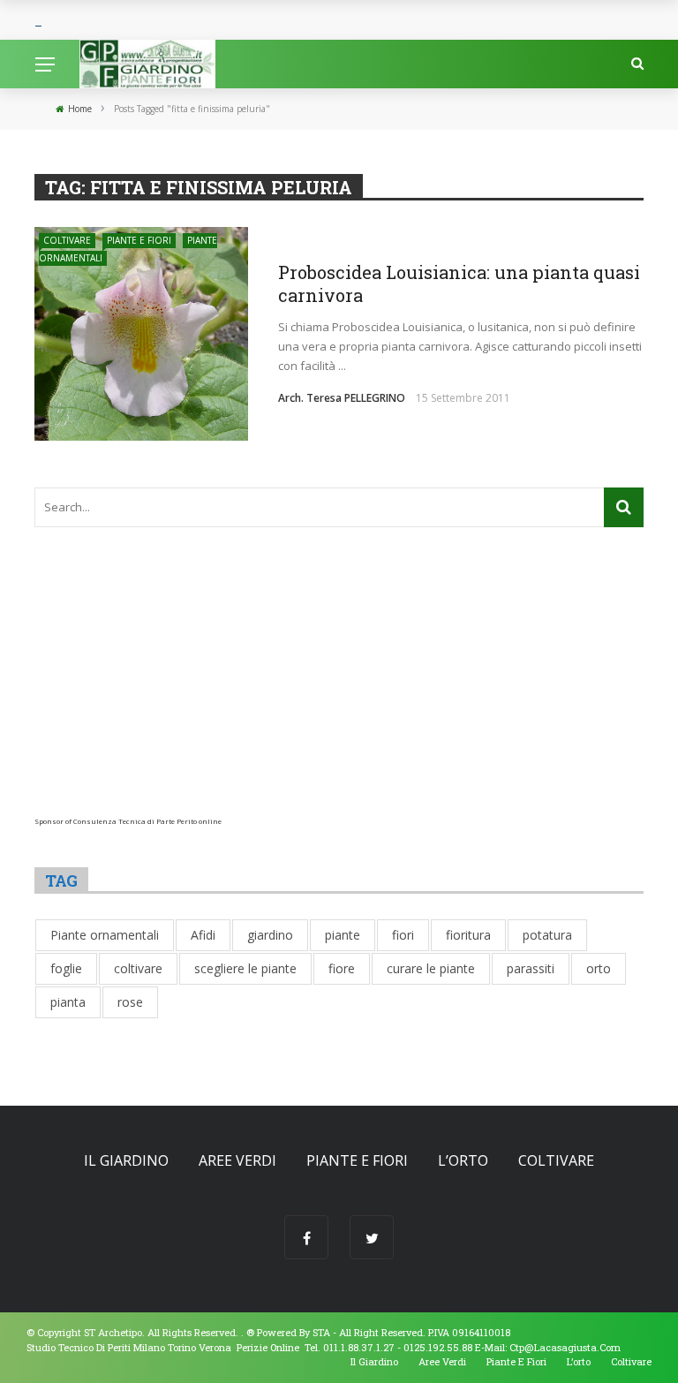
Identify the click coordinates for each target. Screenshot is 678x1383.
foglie (66, 968)
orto (598, 968)
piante (342, 934)
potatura (547, 934)
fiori (403, 934)
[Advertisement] (339, 693)
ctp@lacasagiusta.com (565, 1347)
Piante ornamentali (104, 934)
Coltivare (67, 240)
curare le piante (431, 968)
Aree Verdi (237, 1160)
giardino (270, 934)
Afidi (203, 934)
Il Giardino (126, 1160)
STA (321, 1332)
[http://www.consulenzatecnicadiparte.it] (245, 1332)
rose (130, 1002)
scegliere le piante (245, 968)
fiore (341, 968)
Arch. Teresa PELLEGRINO (341, 397)
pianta (68, 1002)
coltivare (138, 968)
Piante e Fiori (139, 240)
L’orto (463, 1160)
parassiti (530, 968)
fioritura (468, 934)
